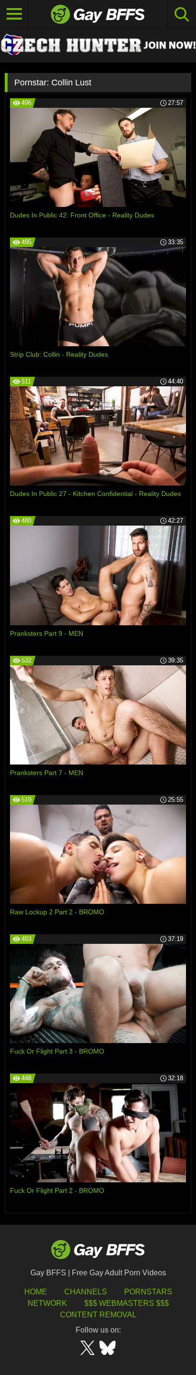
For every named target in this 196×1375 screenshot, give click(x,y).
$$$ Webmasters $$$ (126, 1303)
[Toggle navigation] (14, 14)
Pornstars (148, 1292)
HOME (35, 1292)
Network (47, 1303)
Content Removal (98, 1315)
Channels (85, 1292)
